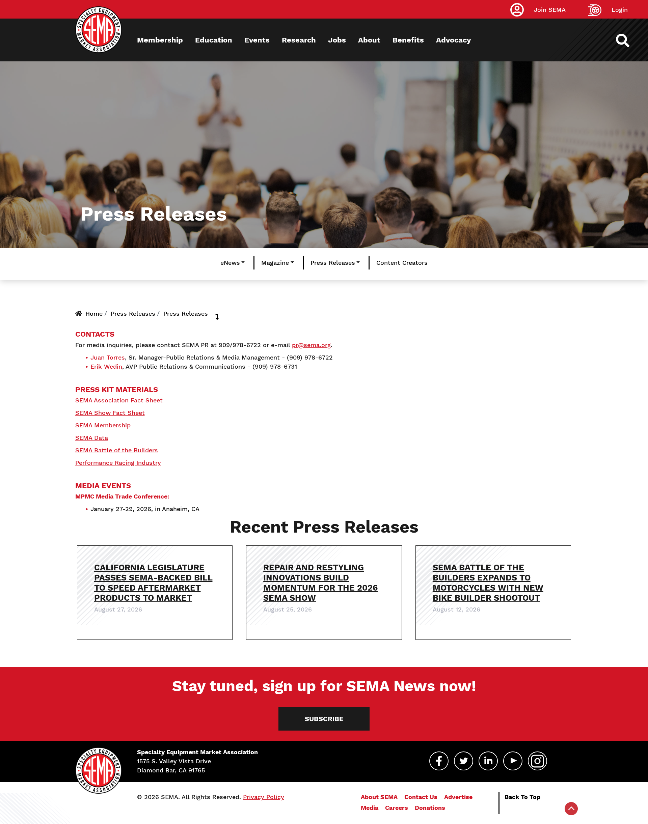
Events (257, 40)
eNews (230, 262)
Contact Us (420, 796)
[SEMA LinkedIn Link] (488, 760)
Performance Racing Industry (118, 462)
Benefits (408, 40)
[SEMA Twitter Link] (463, 760)
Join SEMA (550, 9)
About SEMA (379, 796)
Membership (160, 40)
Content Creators (402, 262)
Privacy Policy (263, 796)
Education (213, 40)
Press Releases (332, 262)
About (369, 40)
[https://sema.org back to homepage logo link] (628, 40)
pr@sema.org (311, 344)
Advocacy (453, 40)
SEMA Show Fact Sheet (110, 412)
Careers (396, 807)
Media (369, 807)
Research (299, 40)
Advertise (458, 796)
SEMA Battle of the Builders (116, 450)
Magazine (275, 262)
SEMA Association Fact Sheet (119, 400)
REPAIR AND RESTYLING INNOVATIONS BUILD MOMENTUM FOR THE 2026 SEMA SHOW (320, 583)
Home (94, 313)
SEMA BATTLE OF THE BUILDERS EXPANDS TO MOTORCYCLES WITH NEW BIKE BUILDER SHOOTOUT (488, 583)
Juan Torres (107, 357)
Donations (430, 807)
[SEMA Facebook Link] (439, 760)
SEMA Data (91, 437)
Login (620, 9)
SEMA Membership (103, 425)
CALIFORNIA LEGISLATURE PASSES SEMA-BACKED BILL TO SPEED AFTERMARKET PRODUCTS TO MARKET (153, 583)
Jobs (337, 40)
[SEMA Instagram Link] (537, 760)
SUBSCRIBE (324, 719)
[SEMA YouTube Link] (512, 760)
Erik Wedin (106, 366)
